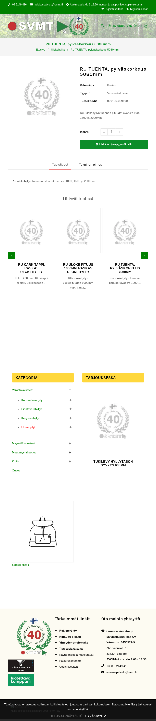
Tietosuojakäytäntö (70, 648)
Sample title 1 (20, 564)
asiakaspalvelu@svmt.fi (49, 4)
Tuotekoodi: (88, 101)
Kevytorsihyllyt (30, 418)
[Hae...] (102, 25)
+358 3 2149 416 (117, 666)
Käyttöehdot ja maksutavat (75, 654)
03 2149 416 (19, 4)
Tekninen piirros (90, 164)
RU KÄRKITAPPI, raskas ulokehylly (31, 268)
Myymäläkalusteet (23, 443)
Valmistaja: (87, 85)
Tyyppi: (85, 93)
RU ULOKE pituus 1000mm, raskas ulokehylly (78, 268)
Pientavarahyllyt (31, 409)
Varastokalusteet (22, 390)
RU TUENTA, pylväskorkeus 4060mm (125, 268)
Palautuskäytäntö (69, 660)
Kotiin (15, 461)
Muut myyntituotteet (24, 452)
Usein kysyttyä (68, 666)
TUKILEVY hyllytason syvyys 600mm (113, 463)
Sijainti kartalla (114, 9)
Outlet (16, 470)
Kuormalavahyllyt (32, 400)
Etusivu (40, 49)
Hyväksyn (95, 716)
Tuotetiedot (60, 164)
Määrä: (84, 131)
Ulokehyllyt (58, 49)
